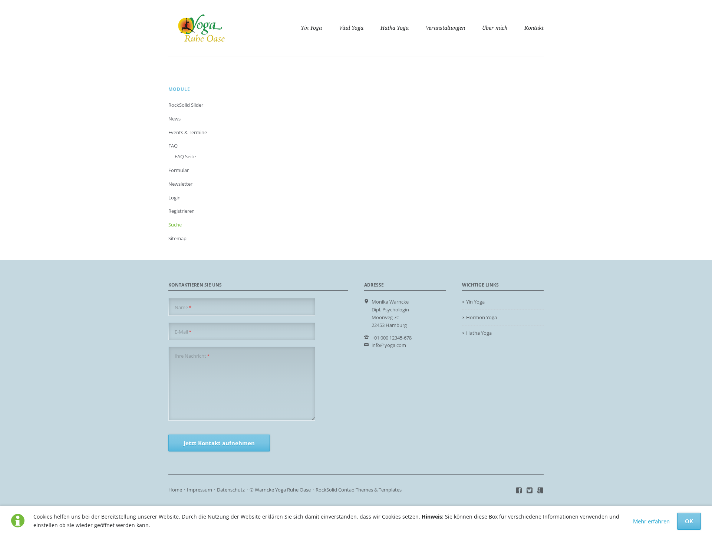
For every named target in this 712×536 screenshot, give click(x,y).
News (174, 118)
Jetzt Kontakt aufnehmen (219, 443)
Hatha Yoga (394, 28)
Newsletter (180, 184)
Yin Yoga (311, 28)
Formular (178, 170)
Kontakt (534, 28)
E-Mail (183, 331)
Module (179, 89)
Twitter (530, 491)
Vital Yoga (351, 28)
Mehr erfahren (651, 521)
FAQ (173, 145)
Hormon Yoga (481, 317)
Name (183, 307)
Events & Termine (187, 132)
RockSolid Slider (185, 105)
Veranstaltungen (445, 28)
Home (175, 489)
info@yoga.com (389, 345)
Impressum (199, 489)
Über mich (494, 28)
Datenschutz (231, 489)
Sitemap (177, 238)
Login (174, 197)
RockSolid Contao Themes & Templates (359, 489)
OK (689, 521)
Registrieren (181, 211)
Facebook (519, 491)
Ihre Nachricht (192, 355)
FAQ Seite (185, 156)
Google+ (540, 491)
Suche (175, 224)
